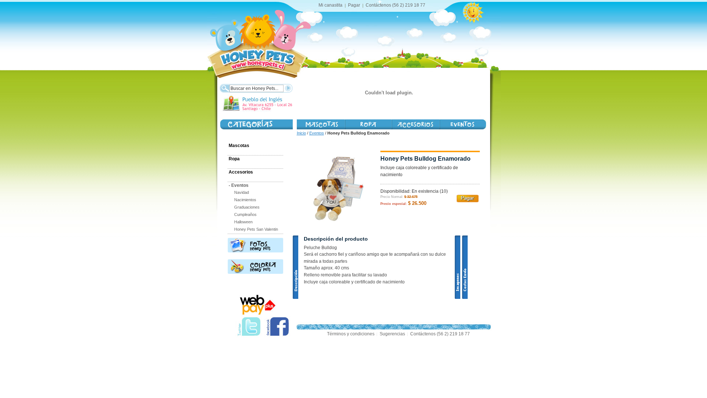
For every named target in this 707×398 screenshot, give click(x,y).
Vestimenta (368, 124)
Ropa (234, 158)
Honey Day (462, 124)
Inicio (301, 133)
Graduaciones (247, 207)
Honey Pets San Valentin (256, 229)
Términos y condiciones (350, 333)
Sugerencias (392, 333)
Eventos (316, 133)
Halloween (243, 222)
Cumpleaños (245, 214)
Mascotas (321, 124)
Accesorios (415, 124)
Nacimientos (245, 200)
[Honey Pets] (257, 40)
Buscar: (224, 87)
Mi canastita (330, 5)
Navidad (241, 192)
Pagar (354, 5)
